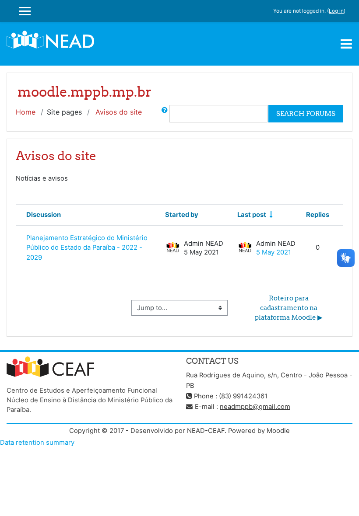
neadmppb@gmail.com (255, 407)
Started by (181, 215)
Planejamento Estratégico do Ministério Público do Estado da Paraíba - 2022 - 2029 (87, 247)
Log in (336, 10)
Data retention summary (37, 442)
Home (25, 112)
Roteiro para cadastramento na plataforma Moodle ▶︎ (289, 307)
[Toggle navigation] (346, 43)
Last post (251, 215)
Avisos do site (118, 112)
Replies (317, 215)
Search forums (305, 113)
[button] (165, 113)
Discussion (43, 215)
